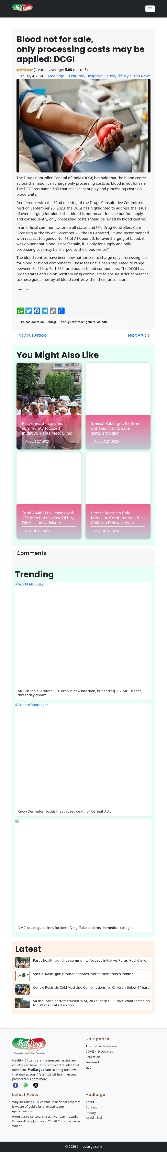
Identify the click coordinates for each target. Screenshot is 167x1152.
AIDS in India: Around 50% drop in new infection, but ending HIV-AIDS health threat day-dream (80, 692)
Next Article (139, 335)
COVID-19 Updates (99, 1051)
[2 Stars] (21, 70)
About (90, 1102)
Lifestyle (124, 75)
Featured (76, 75)
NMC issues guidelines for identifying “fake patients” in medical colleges (75, 927)
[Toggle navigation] (150, 8)
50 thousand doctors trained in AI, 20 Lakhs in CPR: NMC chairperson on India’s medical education (91, 1002)
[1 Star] (18, 70)
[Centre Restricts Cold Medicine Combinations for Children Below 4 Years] (24, 989)
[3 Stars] (24, 70)
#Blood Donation (32, 322)
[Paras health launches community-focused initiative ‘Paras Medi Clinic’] (24, 962)
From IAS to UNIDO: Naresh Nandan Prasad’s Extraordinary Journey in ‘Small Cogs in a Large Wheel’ (46, 1121)
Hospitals (94, 75)
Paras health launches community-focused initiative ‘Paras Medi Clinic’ (47, 428)
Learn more (38, 1079)
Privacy (91, 1113)
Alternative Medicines (101, 1046)
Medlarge (56, 75)
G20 (88, 1067)
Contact (91, 1107)
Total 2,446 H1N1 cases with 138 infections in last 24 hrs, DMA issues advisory (48, 517)
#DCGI (52, 322)
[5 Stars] (31, 70)
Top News (142, 75)
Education (93, 1057)
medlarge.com (90, 1146)
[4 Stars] (28, 70)
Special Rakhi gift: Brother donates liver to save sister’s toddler (115, 428)
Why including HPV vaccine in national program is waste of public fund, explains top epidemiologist (46, 1106)
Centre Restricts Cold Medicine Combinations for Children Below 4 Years (116, 517)
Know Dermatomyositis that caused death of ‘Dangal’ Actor (65, 811)
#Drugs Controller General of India (84, 322)
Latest (110, 75)
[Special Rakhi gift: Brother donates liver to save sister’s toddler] (24, 975)
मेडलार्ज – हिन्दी (94, 1118)
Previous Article (31, 335)
